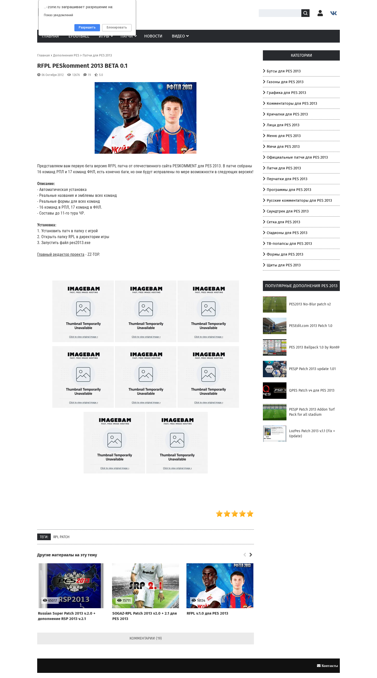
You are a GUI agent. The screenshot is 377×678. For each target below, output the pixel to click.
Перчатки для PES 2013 (287, 179)
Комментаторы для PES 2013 (292, 103)
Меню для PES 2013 (284, 135)
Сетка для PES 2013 (283, 222)
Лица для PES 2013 (283, 125)
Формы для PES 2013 (285, 254)
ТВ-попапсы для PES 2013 (289, 243)
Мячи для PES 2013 (283, 146)
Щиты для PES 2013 (284, 265)
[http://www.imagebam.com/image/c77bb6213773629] (114, 476)
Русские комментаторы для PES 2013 (299, 200)
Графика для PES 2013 (286, 92)
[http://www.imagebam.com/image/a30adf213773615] (83, 410)
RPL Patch (61, 537)
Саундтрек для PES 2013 (288, 211)
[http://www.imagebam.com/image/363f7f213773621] (145, 410)
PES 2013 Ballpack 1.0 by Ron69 (314, 347)
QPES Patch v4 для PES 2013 (311, 390)
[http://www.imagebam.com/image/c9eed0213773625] (208, 410)
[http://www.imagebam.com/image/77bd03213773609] (208, 345)
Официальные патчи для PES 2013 (297, 157)
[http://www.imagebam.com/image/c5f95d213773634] (177, 476)
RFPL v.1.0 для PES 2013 (207, 613)
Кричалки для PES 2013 (287, 114)
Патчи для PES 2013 (284, 168)
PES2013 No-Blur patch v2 (310, 304)
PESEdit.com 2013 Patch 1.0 (310, 326)
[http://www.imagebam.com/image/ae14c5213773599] (83, 345)
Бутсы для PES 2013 (284, 71)
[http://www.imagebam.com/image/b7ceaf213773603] (145, 345)
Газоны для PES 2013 (285, 82)
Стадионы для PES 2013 (287, 232)
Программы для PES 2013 (289, 189)
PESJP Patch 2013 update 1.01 (312, 369)
